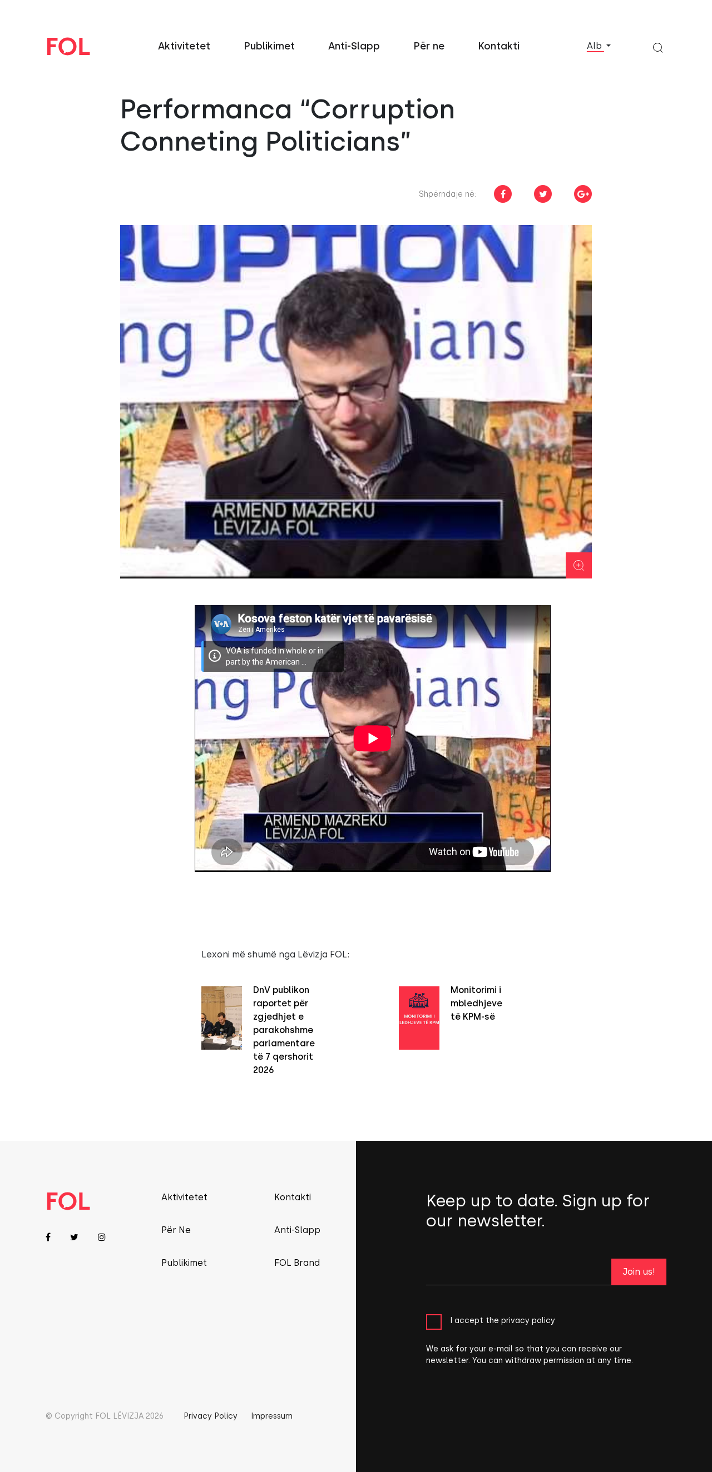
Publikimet (269, 46)
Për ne (428, 46)
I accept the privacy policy (502, 1320)
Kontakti (499, 46)
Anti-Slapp (354, 46)
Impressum (272, 1416)
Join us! (638, 1271)
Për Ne (176, 1230)
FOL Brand (297, 1263)
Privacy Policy (211, 1416)
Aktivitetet (184, 46)
